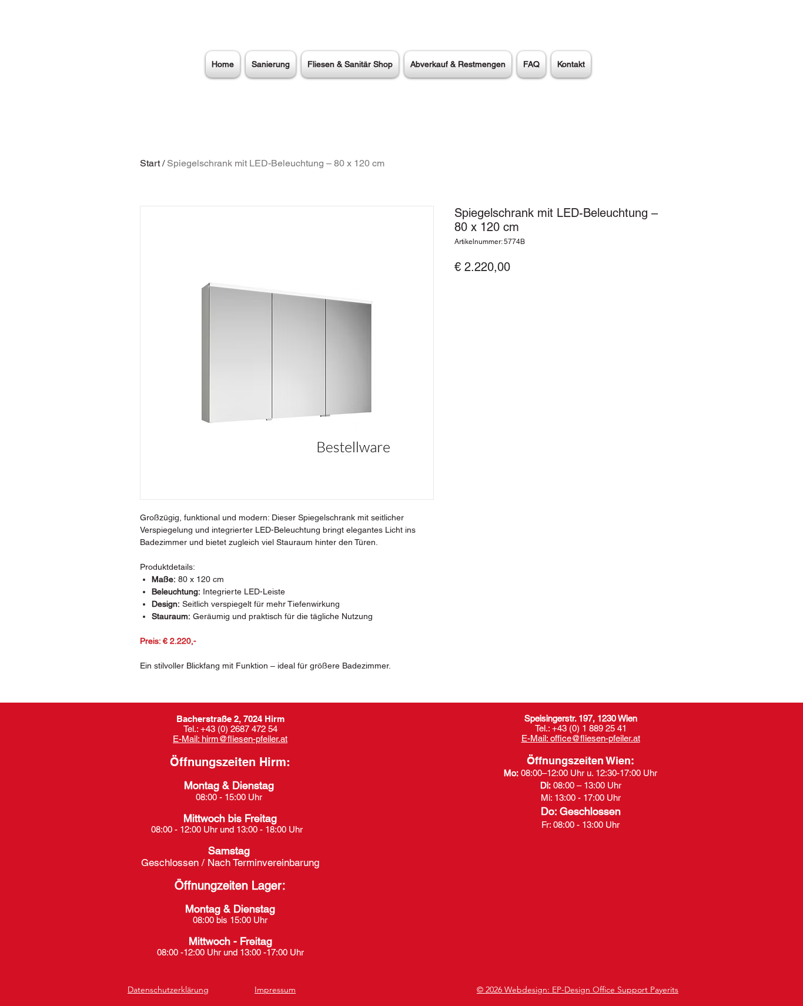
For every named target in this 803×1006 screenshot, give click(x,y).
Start (150, 163)
